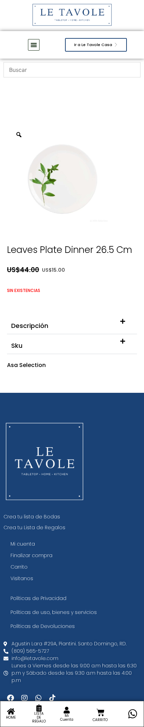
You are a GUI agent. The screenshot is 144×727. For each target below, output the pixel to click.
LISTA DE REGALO (39, 717)
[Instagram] (24, 698)
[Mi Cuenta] (66, 710)
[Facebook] (10, 698)
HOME (11, 717)
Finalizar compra (31, 555)
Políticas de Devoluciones (42, 626)
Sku (16, 345)
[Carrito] (100, 712)
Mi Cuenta (66, 717)
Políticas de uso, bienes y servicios (53, 612)
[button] (72, 324)
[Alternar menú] (33, 45)
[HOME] (10, 711)
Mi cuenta (22, 543)
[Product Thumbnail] (116, 137)
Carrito (19, 566)
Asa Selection (26, 365)
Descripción (29, 325)
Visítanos (21, 578)
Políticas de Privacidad (38, 598)
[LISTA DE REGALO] (38, 708)
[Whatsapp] (38, 698)
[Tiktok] (52, 698)
